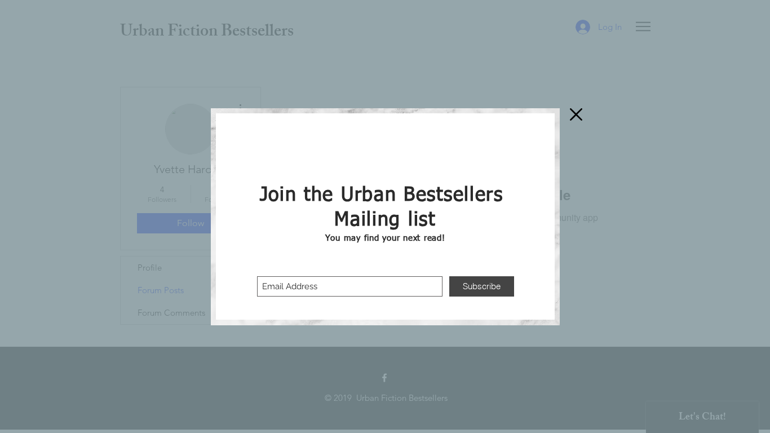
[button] (576, 114)
